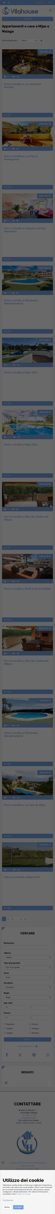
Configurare (8, 1200)
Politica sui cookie (23, 1194)
